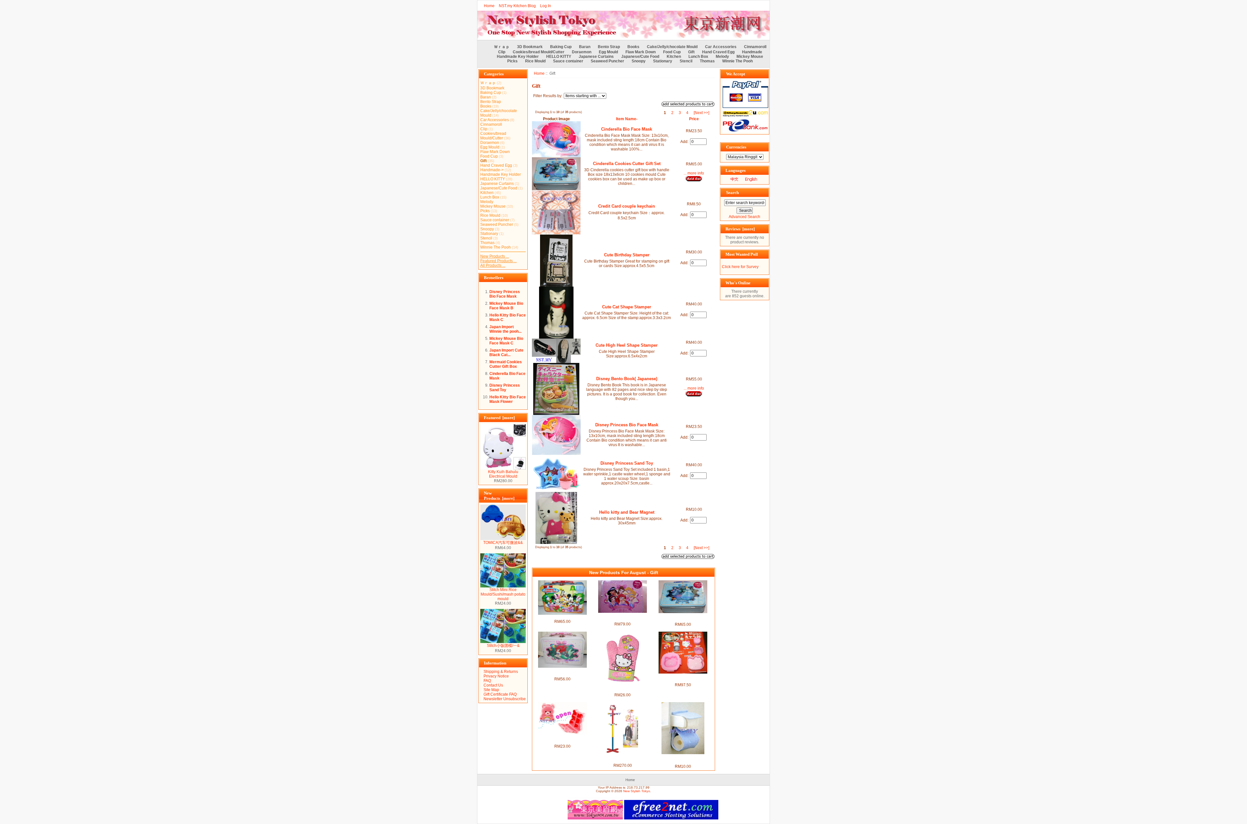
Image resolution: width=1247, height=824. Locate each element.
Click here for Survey (740, 266)
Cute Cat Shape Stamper (626, 306)
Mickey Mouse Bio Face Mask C (506, 340)
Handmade (752, 52)
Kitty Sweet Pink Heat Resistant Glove (622, 688)
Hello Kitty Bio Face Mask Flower (507, 399)
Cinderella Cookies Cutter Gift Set (627, 163)
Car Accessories (721, 47)
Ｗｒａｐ (502, 47)
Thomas (707, 61)
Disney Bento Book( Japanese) (626, 378)
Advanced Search (744, 216)
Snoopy (639, 61)
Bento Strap (609, 47)
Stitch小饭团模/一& (503, 645)
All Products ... (492, 265)
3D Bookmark (530, 47)
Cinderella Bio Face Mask (626, 129)
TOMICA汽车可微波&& (503, 542)
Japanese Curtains (596, 56)
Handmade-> (492, 170)
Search (732, 192)
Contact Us (493, 685)
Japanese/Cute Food (640, 56)
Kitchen (674, 56)
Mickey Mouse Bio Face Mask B (506, 305)
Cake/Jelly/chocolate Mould (672, 47)
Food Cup (672, 52)
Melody (722, 56)
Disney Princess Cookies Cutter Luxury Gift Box (622, 617)
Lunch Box (698, 56)
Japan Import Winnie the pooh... (505, 329)
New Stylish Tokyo (636, 791)
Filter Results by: (547, 96)
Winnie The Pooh (737, 61)
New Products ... (494, 256)
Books (633, 47)
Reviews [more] (740, 228)
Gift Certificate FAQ (500, 694)
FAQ (487, 680)
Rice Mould (535, 61)
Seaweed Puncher (607, 61)
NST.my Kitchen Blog (517, 6)
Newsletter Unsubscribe (505, 699)
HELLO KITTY (558, 56)
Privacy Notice (496, 676)
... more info (694, 173)
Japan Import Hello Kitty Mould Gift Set (683, 678)
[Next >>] (701, 112)
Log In (545, 6)
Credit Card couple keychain (626, 206)
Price (694, 119)
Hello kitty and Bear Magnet (626, 512)
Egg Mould (608, 52)
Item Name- (626, 119)
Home (489, 6)
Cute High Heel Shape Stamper (627, 345)
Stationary (662, 61)
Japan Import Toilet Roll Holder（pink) (683, 759)
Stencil (686, 61)
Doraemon (581, 52)
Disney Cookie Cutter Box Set (562, 617)
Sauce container (568, 61)
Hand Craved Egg (718, 52)
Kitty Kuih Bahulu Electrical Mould (503, 474)
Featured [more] (499, 417)
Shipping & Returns (501, 671)
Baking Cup (561, 47)
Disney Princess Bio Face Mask (504, 294)
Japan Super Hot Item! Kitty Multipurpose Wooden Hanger (622, 758)
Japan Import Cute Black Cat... (506, 352)
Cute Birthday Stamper (626, 254)
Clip (501, 52)
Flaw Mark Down (640, 52)
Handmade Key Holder (518, 56)
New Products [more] (499, 496)
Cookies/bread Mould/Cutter (538, 52)
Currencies (736, 147)
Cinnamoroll (755, 47)
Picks (512, 61)
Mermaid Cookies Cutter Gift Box (505, 364)
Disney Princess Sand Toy (504, 387)
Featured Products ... (498, 261)
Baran (584, 47)
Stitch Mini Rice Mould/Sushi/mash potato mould (503, 594)
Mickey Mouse (750, 56)
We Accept (735, 73)
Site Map (491, 690)
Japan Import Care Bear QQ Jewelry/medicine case (562, 739)
